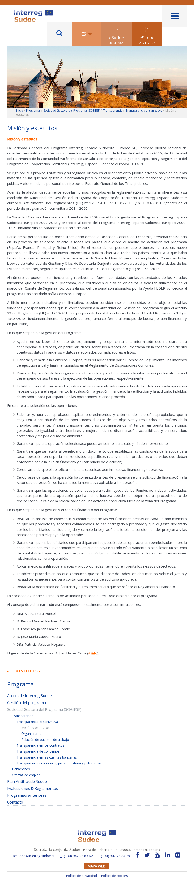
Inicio (19, 111)
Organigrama (31, 733)
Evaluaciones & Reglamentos (32, 788)
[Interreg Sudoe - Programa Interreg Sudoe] (33, 11)
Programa (33, 111)
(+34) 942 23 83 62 (76, 856)
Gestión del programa (26, 702)
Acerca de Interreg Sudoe (29, 695)
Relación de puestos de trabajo (45, 739)
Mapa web (96, 866)
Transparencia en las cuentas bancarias (47, 757)
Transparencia (113, 111)
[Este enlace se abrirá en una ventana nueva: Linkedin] (167, 855)
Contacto (15, 802)
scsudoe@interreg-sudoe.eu (34, 856)
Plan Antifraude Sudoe (27, 781)
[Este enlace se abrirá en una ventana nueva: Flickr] (178, 855)
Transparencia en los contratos (40, 745)
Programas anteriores (27, 795)
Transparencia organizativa (144, 111)
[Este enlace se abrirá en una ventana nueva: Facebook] (138, 855)
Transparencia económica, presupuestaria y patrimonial (59, 763)
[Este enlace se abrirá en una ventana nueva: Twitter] (147, 855)
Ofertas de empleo (26, 775)
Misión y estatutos (35, 727)
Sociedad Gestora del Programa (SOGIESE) (72, 111)
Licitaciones (21, 769)
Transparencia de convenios (38, 751)
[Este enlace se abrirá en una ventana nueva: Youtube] (157, 855)
